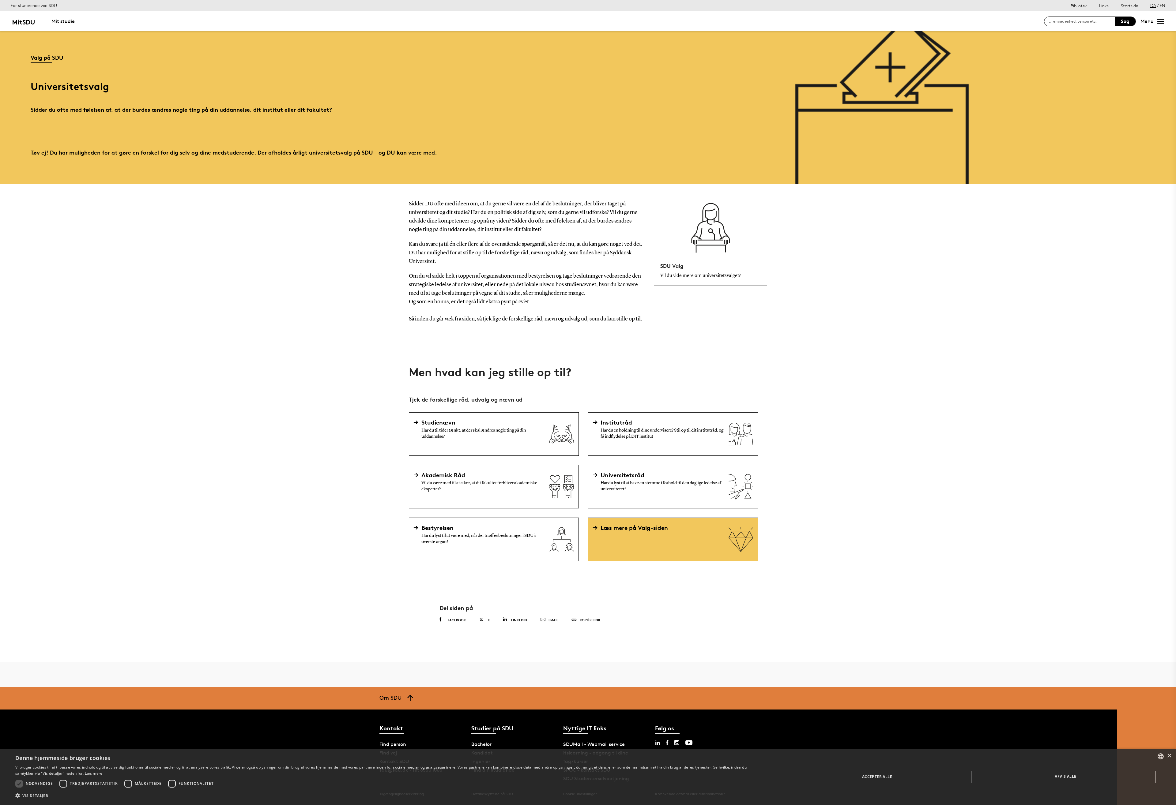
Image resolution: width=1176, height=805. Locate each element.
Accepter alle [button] (877, 776)
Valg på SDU (47, 57)
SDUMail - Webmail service (594, 744)
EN (1162, 5)
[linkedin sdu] (657, 742)
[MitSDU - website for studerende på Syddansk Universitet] (23, 21)
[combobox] (1161, 756)
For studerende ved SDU (34, 5)
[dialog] (588, 777)
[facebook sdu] (667, 742)
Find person (392, 744)
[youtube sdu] (688, 742)
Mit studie (63, 21)
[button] (386, 796)
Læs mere (93, 773)
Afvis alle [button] (1065, 776)
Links (1104, 5)
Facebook (457, 620)
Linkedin (519, 620)
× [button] (1169, 756)
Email (553, 620)
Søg (1125, 21)
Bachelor (481, 744)
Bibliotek (1079, 5)
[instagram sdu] (676, 742)
